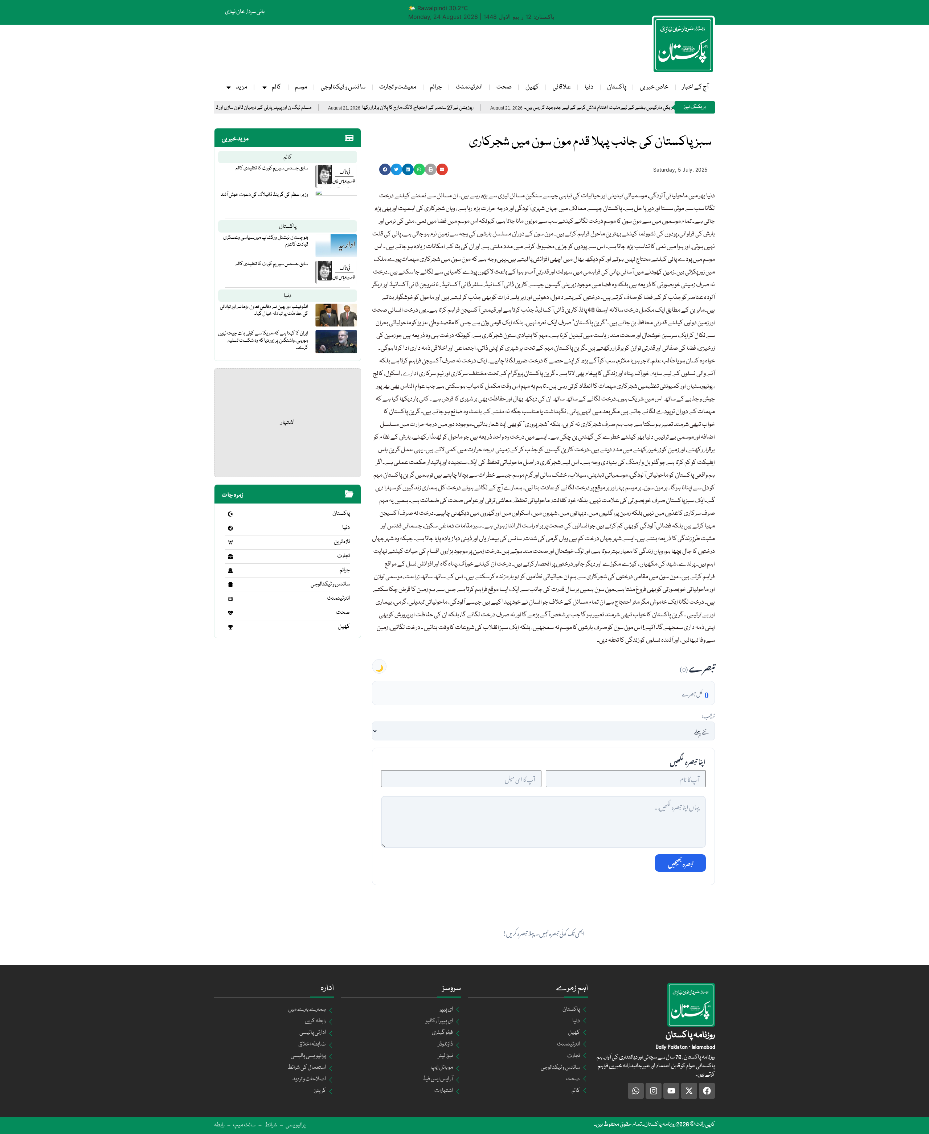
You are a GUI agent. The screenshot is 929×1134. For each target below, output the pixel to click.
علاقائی (562, 87)
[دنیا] (230, 528)
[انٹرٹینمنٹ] (230, 599)
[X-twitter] (689, 1091)
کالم (276, 87)
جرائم (436, 87)
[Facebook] (707, 1091)
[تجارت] (230, 556)
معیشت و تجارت (397, 87)
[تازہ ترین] (230, 542)
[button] (385, 169)
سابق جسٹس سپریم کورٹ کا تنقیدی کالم (272, 168)
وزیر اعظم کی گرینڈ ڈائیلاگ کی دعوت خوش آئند (264, 195)
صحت (504, 87)
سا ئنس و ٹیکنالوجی (343, 87)
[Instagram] (654, 1091)
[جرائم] (230, 571)
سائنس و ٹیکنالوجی (330, 584)
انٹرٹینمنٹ (469, 87)
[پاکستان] (230, 514)
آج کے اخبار (695, 87)
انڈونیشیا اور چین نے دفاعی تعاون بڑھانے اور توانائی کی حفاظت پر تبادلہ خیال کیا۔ (264, 310)
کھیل (532, 87)
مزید (241, 87)
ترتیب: (708, 715)
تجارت (343, 556)
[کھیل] (230, 627)
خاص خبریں (654, 87)
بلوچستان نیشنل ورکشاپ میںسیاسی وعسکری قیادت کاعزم (265, 241)
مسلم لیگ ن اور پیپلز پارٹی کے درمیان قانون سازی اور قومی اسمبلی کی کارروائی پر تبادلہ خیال (272, 107)
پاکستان (616, 87)
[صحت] (230, 613)
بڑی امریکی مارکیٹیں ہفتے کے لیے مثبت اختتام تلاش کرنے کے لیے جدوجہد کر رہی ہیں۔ (645, 107)
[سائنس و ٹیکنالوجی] (230, 585)
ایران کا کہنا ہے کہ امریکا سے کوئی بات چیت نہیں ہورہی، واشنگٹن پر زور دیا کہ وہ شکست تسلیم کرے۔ (263, 340)
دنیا (589, 87)
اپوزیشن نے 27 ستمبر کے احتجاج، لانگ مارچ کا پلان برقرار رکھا (460, 107)
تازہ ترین (342, 542)
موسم (301, 87)
